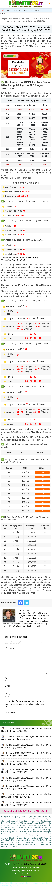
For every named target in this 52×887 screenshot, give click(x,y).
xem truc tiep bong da (40, 883)
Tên (7, 679)
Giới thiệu (22, 874)
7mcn (2, 883)
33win (21, 883)
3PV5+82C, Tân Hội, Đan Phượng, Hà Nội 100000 (29, 864)
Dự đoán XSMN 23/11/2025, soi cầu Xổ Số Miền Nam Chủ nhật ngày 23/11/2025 (26, 29)
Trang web (7, 695)
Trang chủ (4, 19)
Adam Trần (24, 611)
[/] (25, 7)
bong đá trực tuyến (7, 886)
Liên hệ (39, 874)
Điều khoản (31, 874)
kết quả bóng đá (11, 883)
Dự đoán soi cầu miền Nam (19, 19)
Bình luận (10, 648)
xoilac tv (27, 883)
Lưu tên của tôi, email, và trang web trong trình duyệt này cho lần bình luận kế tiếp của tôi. (24, 704)
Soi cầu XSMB (19, 260)
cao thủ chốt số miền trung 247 (27, 258)
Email (7, 687)
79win (17, 886)
